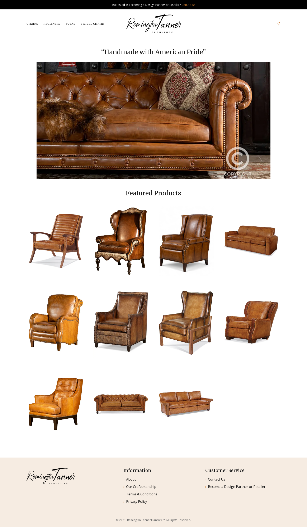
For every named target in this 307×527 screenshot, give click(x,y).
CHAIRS (32, 23)
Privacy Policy (136, 501)
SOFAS (70, 23)
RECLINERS (51, 23)
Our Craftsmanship (141, 486)
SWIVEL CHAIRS (93, 23)
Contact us (188, 5)
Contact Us (216, 479)
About (131, 479)
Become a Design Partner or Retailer (236, 486)
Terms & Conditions (141, 494)
